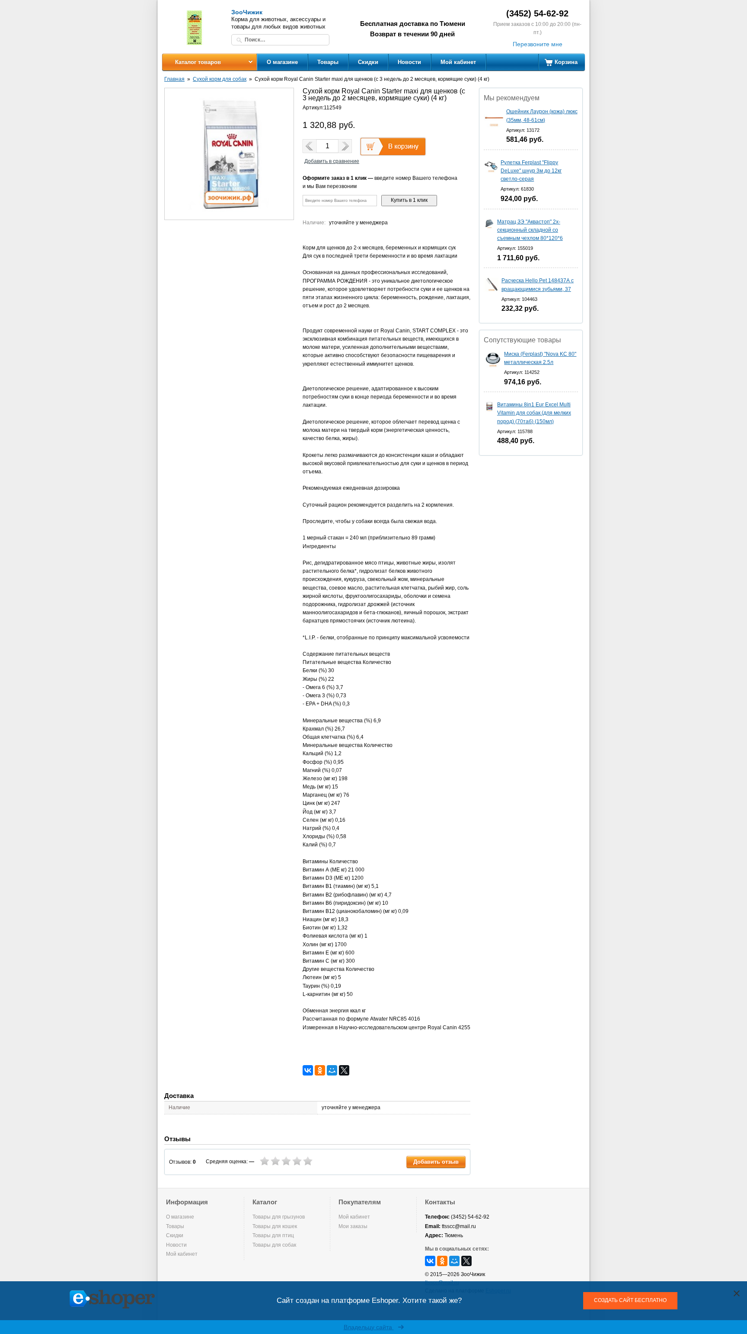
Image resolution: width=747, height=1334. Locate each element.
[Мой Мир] (332, 1070)
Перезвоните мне (537, 44)
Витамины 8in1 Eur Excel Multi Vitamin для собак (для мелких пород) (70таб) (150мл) (534, 413)
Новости (409, 62)
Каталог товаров (198, 62)
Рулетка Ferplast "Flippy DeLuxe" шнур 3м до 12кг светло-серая (531, 171)
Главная (174, 79)
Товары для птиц (273, 1235)
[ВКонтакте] (308, 1070)
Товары (327, 62)
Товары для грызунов (278, 1217)
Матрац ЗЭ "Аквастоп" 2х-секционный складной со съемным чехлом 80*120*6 (530, 230)
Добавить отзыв (436, 1161)
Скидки (368, 62)
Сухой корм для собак (219, 79)
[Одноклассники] (320, 1070)
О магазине (282, 62)
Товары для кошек (274, 1226)
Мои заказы (352, 1226)
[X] (344, 1070)
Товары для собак (274, 1245)
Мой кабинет (458, 62)
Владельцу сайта (369, 1327)
